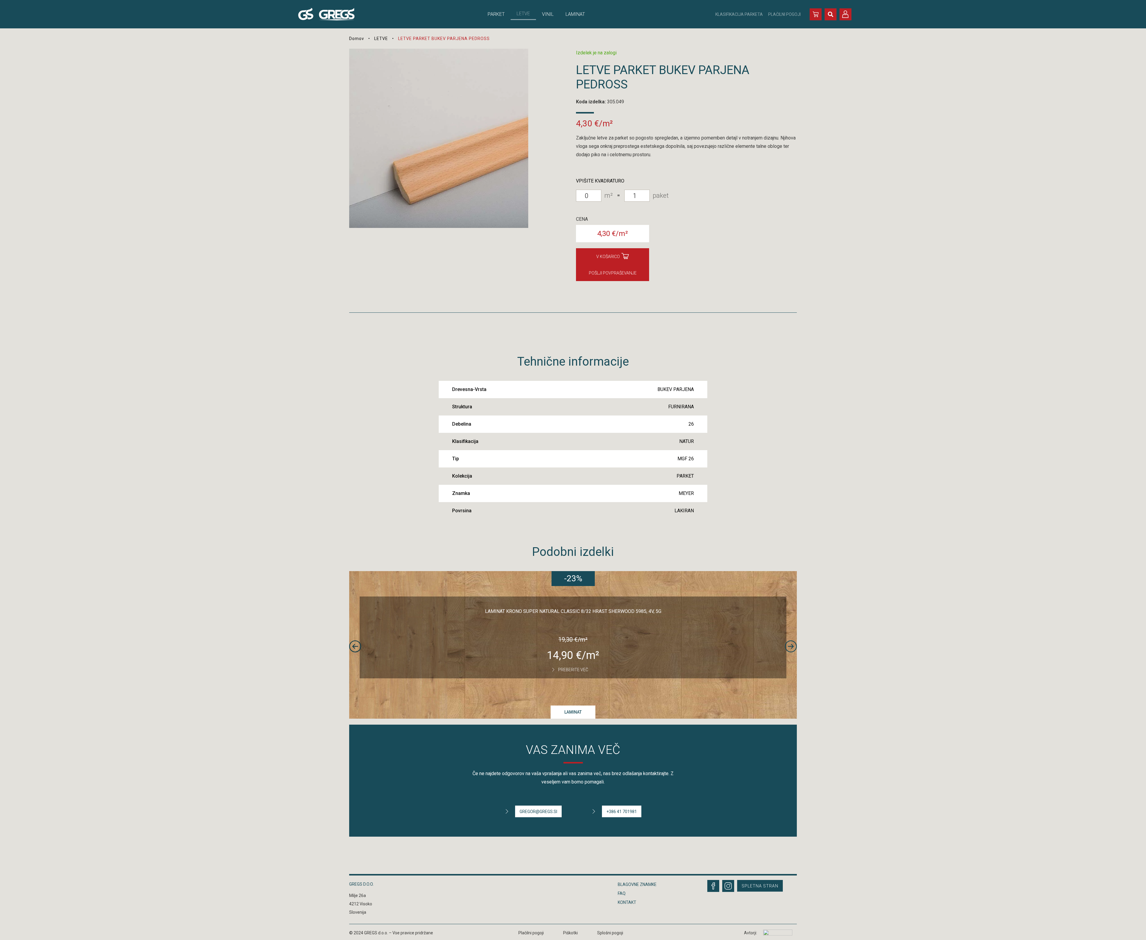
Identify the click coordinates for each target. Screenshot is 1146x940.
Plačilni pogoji (531, 932)
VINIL (548, 14)
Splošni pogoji (610, 932)
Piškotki (570, 932)
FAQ (622, 893)
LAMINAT (575, 14)
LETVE (523, 13)
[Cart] (816, 14)
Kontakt (627, 902)
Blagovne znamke (637, 884)
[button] (831, 14)
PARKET (496, 14)
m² (608, 195)
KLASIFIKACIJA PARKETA (739, 14)
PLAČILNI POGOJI (784, 14)
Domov (356, 38)
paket (661, 195)
